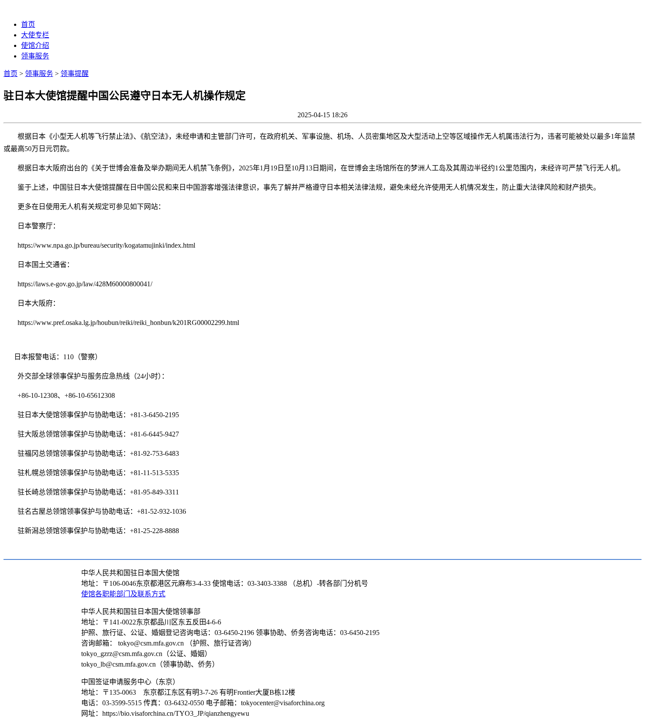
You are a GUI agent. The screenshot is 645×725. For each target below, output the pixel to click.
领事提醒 (75, 73)
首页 (28, 24)
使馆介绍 (35, 45)
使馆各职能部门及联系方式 (123, 594)
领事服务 (35, 56)
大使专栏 (35, 35)
